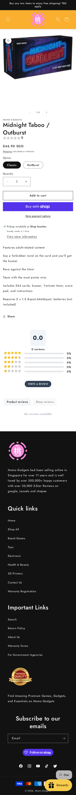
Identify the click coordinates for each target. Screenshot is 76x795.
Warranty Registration (22, 591)
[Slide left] (29, 112)
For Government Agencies (25, 655)
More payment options (38, 216)
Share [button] (11, 316)
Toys (10, 547)
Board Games (16, 538)
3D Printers (15, 573)
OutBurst (33, 165)
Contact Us (15, 582)
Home (11, 520)
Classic (12, 165)
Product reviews (17, 402)
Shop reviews (45, 402)
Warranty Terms (18, 646)
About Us (14, 637)
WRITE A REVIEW (38, 384)
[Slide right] (46, 112)
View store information (22, 237)
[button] (8, 19)
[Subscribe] (63, 738)
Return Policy (16, 628)
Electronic (14, 556)
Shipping (7, 151)
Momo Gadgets (43, 790)
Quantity (8, 174)
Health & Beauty (18, 565)
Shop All (13, 529)
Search (12, 619)
